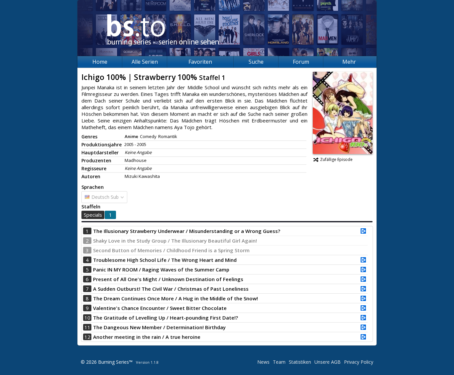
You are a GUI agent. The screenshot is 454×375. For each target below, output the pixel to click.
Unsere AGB (327, 362)
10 (87, 317)
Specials (93, 214)
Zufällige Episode (336, 159)
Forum (301, 61)
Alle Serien (145, 61)
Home (99, 61)
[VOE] (363, 231)
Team (279, 362)
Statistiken (300, 362)
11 (87, 327)
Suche (256, 61)
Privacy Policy (358, 362)
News (263, 362)
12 (87, 337)
